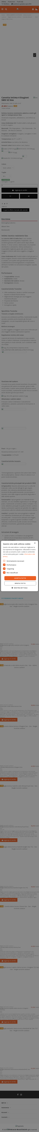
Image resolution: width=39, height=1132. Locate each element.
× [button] (35, 543)
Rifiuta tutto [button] (20, 583)
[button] (20, 588)
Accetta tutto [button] (20, 578)
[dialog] (19, 566)
